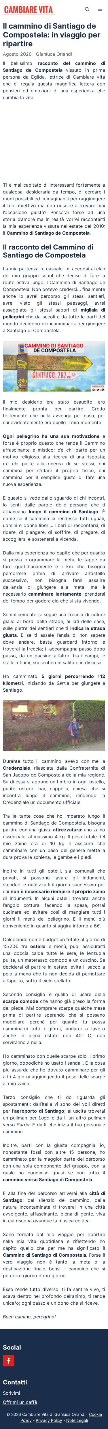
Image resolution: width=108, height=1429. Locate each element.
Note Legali (77, 1420)
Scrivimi (11, 1393)
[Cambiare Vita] (28, 9)
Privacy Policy (49, 1420)
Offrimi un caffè (20, 1402)
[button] (87, 9)
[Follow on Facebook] (8, 1360)
